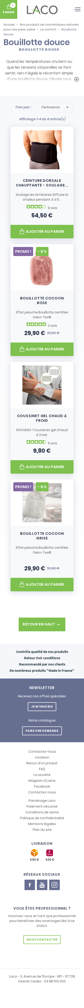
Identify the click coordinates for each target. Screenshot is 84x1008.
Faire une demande (41, 731)
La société (42, 774)
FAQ (42, 769)
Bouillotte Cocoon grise (42, 536)
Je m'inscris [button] (42, 707)
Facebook (42, 786)
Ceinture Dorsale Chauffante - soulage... (42, 183)
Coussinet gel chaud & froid (42, 418)
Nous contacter (42, 939)
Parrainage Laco (42, 800)
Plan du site (42, 829)
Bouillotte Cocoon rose (42, 301)
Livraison (42, 757)
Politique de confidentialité (42, 818)
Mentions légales (42, 824)
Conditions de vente (42, 812)
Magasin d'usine (42, 780)
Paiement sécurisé (42, 806)
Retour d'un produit (42, 763)
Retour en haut (42, 624)
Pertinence (56, 107)
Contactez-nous (42, 751)
